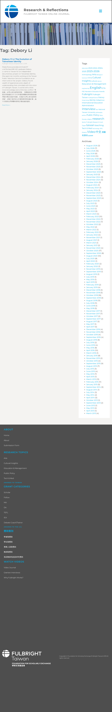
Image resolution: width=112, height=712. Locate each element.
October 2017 (92, 316)
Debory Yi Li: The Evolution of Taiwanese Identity (17, 60)
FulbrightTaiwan (93, 97)
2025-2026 (93, 71)
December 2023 (93, 193)
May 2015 (90, 374)
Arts (94, 74)
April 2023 (90, 211)
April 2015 (90, 377)
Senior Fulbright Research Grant (92, 122)
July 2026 (90, 148)
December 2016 (93, 329)
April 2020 (90, 261)
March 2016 (91, 353)
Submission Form (11, 445)
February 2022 (92, 232)
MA (5, 502)
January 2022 (92, 235)
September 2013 (93, 403)
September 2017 (93, 319)
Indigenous (100, 100)
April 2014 (90, 398)
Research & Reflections (46, 10)
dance (99, 81)
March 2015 (91, 379)
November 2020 (93, 248)
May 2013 (90, 408)
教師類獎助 (8, 552)
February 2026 (92, 159)
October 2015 (92, 361)
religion (89, 119)
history (101, 97)
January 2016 (92, 356)
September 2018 (93, 298)
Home (6, 435)
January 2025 (92, 174)
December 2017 (93, 311)
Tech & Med (87, 128)
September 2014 (93, 387)
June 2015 (90, 371)
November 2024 (93, 180)
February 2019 (92, 285)
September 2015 (93, 363)
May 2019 (90, 279)
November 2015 (93, 358)
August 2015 (91, 366)
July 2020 (90, 258)
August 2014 (91, 390)
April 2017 (90, 327)
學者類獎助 (8, 537)
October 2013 (92, 400)
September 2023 (93, 198)
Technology (96, 128)
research (98, 118)
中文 (98, 131)
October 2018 (92, 295)
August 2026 (91, 146)
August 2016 (91, 340)
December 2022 (93, 219)
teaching (99, 125)
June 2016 (90, 345)
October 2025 (92, 169)
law (97, 109)
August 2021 (91, 240)
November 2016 (93, 332)
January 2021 (91, 245)
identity (92, 100)
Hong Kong (85, 100)
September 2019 (93, 272)
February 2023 (92, 216)
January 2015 (91, 384)
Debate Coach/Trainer (13, 523)
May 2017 (90, 324)
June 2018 (90, 306)
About (6, 440)
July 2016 (90, 342)
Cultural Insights (11, 463)
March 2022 (91, 230)
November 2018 (93, 293)
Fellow (7, 497)
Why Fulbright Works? (13, 578)
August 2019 (91, 274)
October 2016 (92, 335)
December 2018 (93, 290)
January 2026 (92, 161)
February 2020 (92, 264)
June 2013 (90, 405)
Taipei (84, 125)
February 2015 (92, 382)
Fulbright (87, 94)
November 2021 (93, 237)
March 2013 (91, 413)
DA (5, 507)
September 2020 (93, 253)
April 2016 (90, 350)
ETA (103, 88)
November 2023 (93, 195)
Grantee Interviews (12, 573)
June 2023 (90, 206)
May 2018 (90, 308)
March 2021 (91, 243)
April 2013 (90, 411)
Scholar (7, 492)
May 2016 (90, 348)
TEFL (101, 128)
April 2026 (90, 156)
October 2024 (92, 182)
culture (94, 81)
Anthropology (87, 74)
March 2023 (91, 214)
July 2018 (90, 303)
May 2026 (90, 153)
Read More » (6, 105)
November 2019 (93, 269)
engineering (85, 88)
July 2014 (90, 392)
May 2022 (90, 227)
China (90, 78)
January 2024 (92, 190)
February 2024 (92, 188)
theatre (84, 132)
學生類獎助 (8, 542)
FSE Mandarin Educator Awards (93, 91)
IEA (5, 518)
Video (91, 132)
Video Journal (10, 568)
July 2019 (90, 277)
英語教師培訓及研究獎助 (13, 557)
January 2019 (92, 287)
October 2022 (92, 224)
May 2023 (90, 209)
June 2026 (90, 151)
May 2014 (90, 395)
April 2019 (90, 282)
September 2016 (93, 337)
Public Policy (93, 115)
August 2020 (92, 256)
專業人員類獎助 (10, 547)
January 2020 (92, 266)
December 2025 (93, 164)
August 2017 (91, 321)
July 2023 (90, 203)
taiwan (90, 125)
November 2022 (93, 222)
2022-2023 (85, 68)
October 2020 (92, 251)
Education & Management (94, 84)
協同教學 (90, 135)
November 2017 (93, 314)
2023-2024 (92, 68)
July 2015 (90, 369)
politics (84, 115)
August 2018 (91, 300)
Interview (88, 109)
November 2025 (93, 167)
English (96, 88)
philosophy (99, 112)
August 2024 (92, 185)
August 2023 (91, 201)
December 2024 (93, 177)
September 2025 (93, 172)
